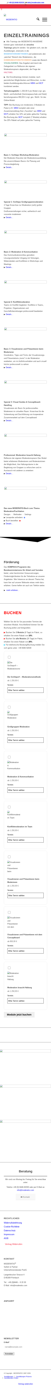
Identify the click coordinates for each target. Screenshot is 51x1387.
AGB (6, 1238)
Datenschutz (10, 1230)
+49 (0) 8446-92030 (16, 3)
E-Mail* (6, 1342)
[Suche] (36, 19)
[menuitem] (36, 19)
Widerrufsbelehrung (13, 1222)
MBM (33, 83)
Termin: (10, 685)
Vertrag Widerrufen (13, 1244)
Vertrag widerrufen (25, 1384)
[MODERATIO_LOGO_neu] (21, 19)
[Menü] (43, 19)
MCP (41, 83)
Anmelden (9, 1354)
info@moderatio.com (35, 3)
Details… (9, 167)
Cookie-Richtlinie (11, 1226)
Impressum (9, 1234)
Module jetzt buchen (19, 1014)
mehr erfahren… (13, 590)
